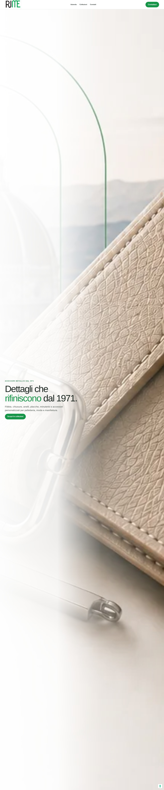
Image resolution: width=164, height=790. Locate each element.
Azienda (74, 4)
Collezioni (83, 4)
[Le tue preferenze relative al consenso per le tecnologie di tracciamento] (160, 786)
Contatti (93, 4)
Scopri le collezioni (15, 416)
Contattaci (152, 4)
